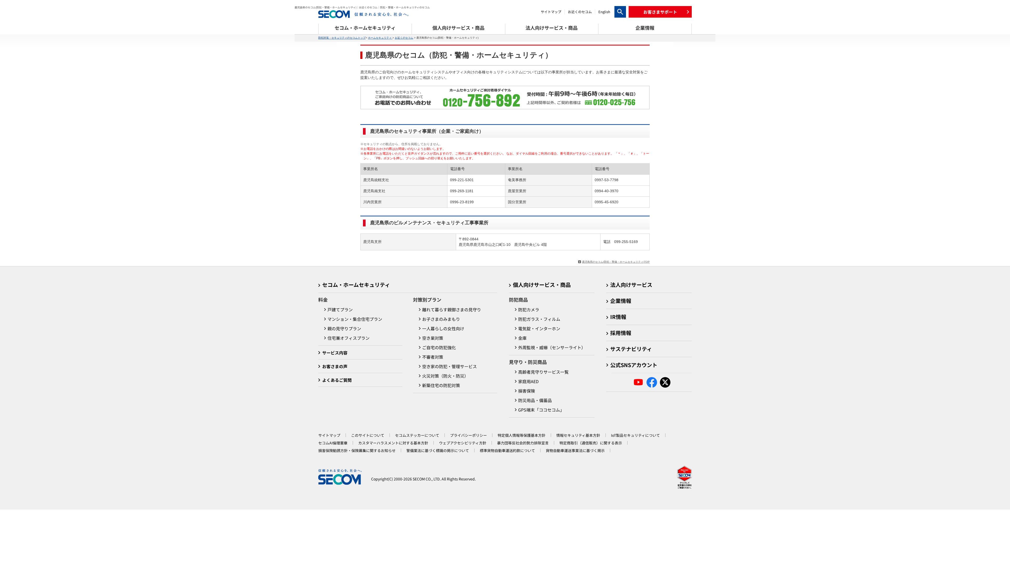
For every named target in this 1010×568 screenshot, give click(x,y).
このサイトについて (367, 435)
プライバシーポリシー (468, 435)
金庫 (522, 338)
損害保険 (526, 391)
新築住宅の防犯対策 (441, 385)
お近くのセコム (580, 11)
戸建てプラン (340, 309)
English (604, 11)
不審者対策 (432, 357)
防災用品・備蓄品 (535, 400)
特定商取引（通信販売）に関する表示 (590, 443)
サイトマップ (551, 11)
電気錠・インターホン (539, 328)
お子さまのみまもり (441, 319)
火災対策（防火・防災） (445, 376)
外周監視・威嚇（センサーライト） (551, 347)
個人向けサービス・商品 (542, 284)
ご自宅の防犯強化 (439, 347)
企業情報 (620, 301)
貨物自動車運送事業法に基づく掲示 (575, 450)
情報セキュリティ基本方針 (578, 435)
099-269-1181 (461, 191)
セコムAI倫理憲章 (332, 443)
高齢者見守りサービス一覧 (543, 372)
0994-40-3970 (606, 191)
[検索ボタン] (620, 12)
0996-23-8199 (462, 202)
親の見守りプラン (344, 328)
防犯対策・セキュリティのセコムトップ (342, 37)
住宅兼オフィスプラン (348, 338)
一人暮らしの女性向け (443, 328)
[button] (660, 12)
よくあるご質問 (337, 380)
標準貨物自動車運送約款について (507, 450)
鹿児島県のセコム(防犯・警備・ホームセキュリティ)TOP (616, 261)
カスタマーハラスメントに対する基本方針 (393, 443)
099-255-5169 (626, 242)
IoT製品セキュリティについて (635, 435)
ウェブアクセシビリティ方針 (462, 443)
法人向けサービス (631, 284)
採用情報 (620, 333)
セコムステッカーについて (417, 435)
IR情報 (618, 317)
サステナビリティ (631, 349)
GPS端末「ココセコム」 (541, 410)
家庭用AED (528, 381)
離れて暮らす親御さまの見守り (451, 309)
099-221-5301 (462, 180)
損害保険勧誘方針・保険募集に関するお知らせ (357, 450)
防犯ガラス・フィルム (539, 319)
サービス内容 (334, 352)
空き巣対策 (432, 338)
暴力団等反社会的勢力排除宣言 (523, 443)
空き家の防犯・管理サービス (449, 366)
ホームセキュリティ (380, 37)
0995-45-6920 (606, 202)
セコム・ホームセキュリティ (356, 284)
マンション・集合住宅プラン (354, 319)
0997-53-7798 (606, 180)
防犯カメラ (528, 309)
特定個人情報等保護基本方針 (522, 435)
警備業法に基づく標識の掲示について (437, 450)
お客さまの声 (334, 366)
